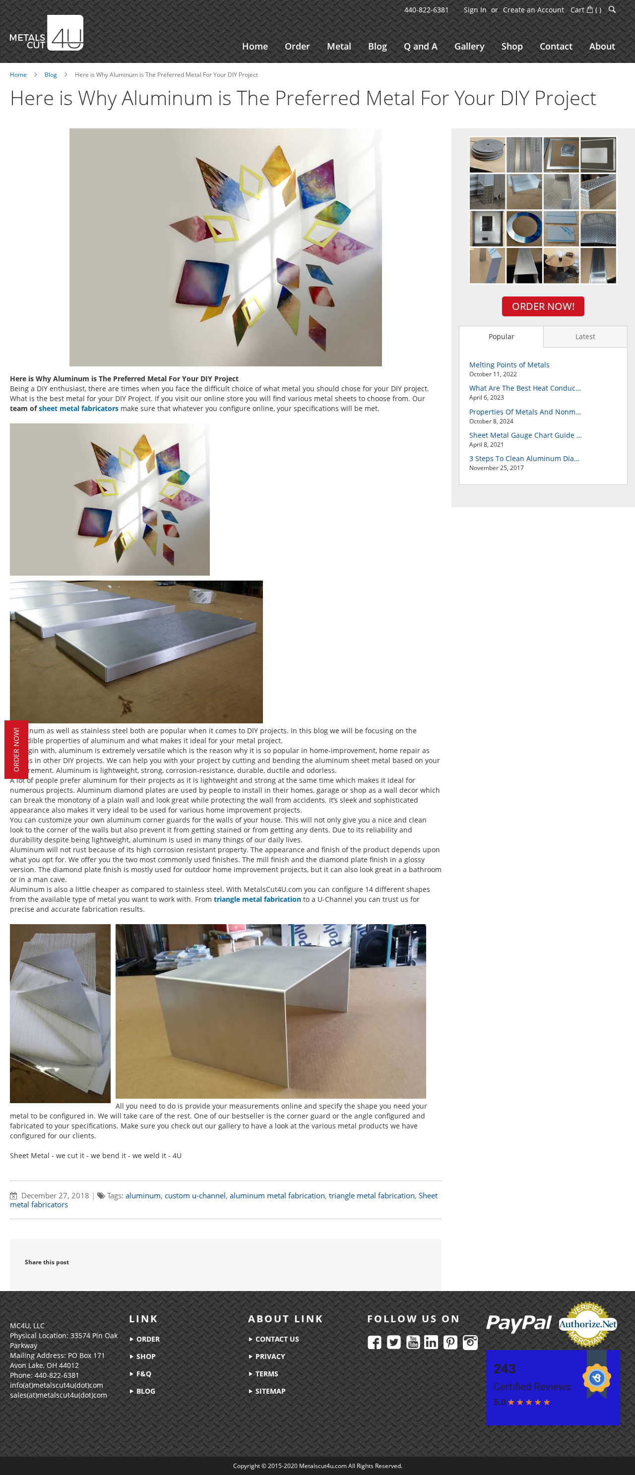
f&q (142, 1373)
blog (144, 1391)
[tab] (501, 337)
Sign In (475, 9)
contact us (276, 1339)
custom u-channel (195, 1195)
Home (18, 74)
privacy (269, 1356)
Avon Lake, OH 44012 (44, 1365)
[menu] (428, 46)
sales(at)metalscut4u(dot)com (58, 1395)
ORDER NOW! (543, 306)
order (147, 1339)
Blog (51, 74)
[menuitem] (255, 46)
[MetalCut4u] (46, 33)
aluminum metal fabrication (277, 1195)
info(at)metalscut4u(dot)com (56, 1385)
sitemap (270, 1391)
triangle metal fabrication (372, 1195)
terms (266, 1373)
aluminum (143, 1195)
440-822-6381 (426, 9)
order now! (16, 749)
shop (145, 1356)
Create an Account (533, 9)
